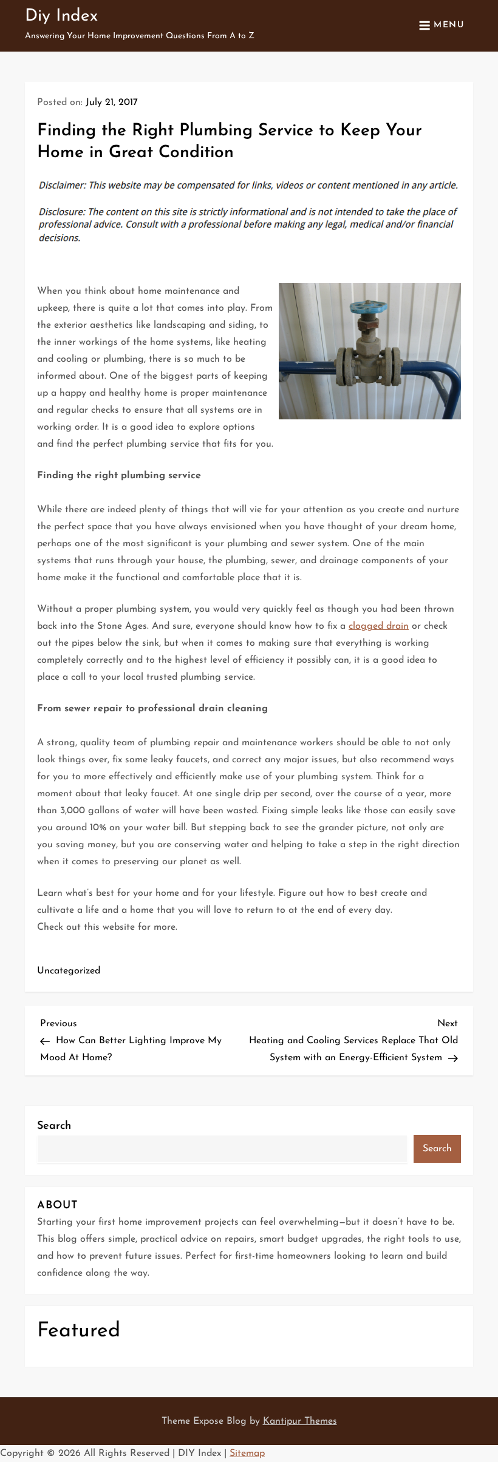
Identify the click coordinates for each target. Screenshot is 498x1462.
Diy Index (61, 16)
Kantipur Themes (300, 1421)
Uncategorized (68, 971)
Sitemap (247, 1453)
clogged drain (379, 626)
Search (54, 1126)
